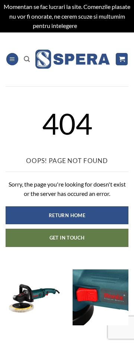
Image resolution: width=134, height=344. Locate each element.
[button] (12, 59)
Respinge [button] (90, 25)
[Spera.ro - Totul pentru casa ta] (72, 59)
